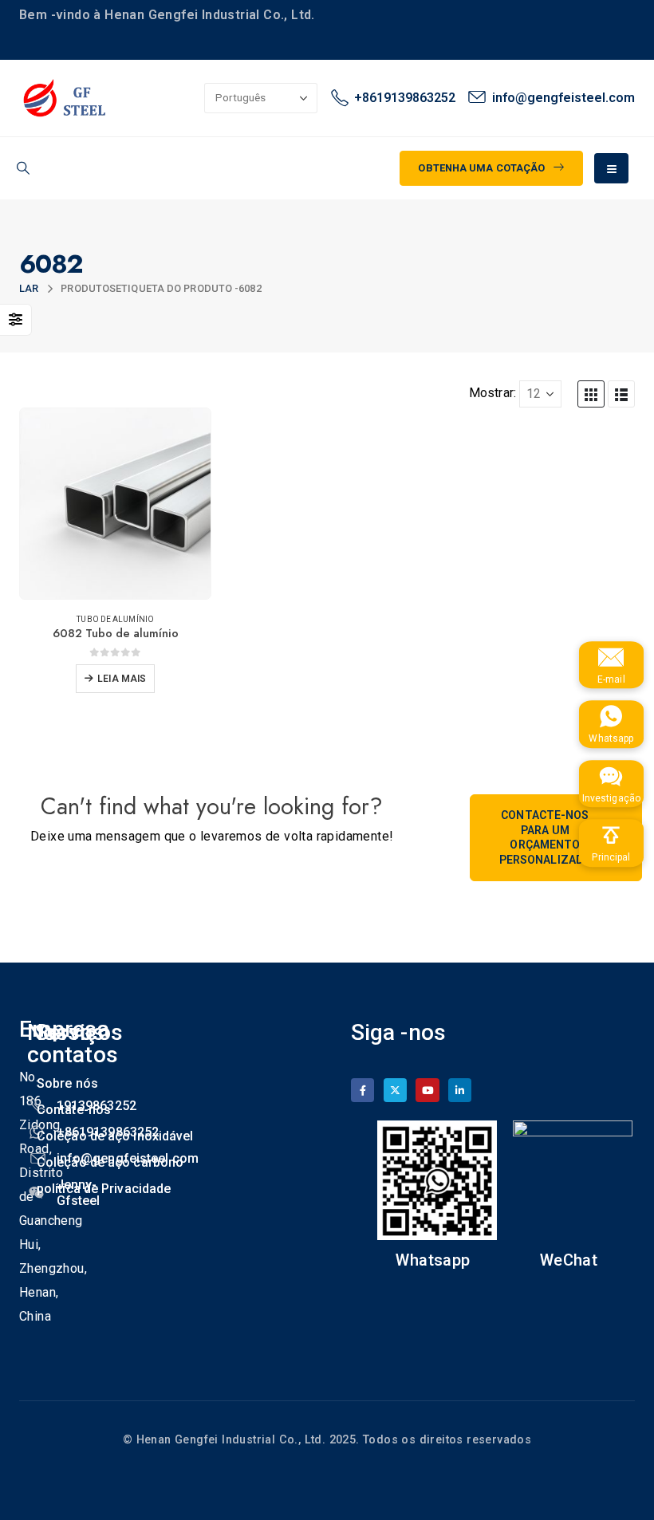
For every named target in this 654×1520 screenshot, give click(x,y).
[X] (395, 1089)
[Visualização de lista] (621, 394)
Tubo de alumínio (115, 619)
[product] (115, 503)
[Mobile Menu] (611, 168)
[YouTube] (427, 1089)
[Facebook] (362, 1089)
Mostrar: (492, 392)
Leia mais (121, 678)
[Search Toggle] (22, 168)
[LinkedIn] (459, 1089)
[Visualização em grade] (591, 394)
